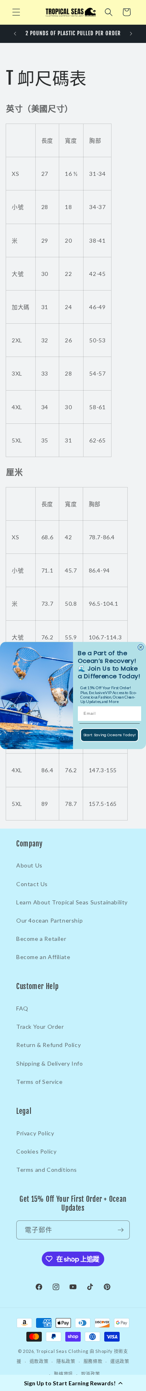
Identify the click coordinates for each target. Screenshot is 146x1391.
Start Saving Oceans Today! (109, 735)
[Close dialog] (141, 647)
